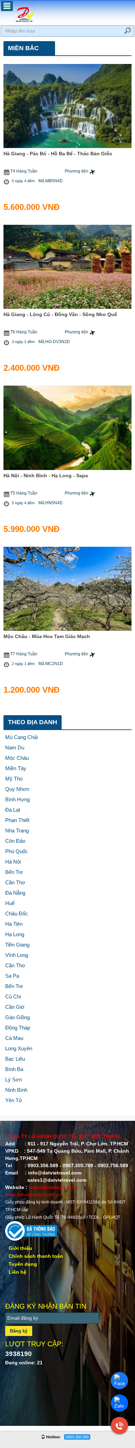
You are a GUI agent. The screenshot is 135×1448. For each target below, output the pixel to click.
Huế (10, 903)
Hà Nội (13, 862)
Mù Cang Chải (21, 737)
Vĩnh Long (16, 955)
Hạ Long (14, 934)
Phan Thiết (17, 820)
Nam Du (14, 747)
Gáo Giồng (17, 1017)
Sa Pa (12, 976)
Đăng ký (18, 1331)
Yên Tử (13, 1100)
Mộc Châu (17, 758)
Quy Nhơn (17, 789)
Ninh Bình (16, 1090)
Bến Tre (14, 872)
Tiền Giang (17, 945)
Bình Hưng (17, 799)
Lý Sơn (13, 1079)
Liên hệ (17, 1272)
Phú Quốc (16, 851)
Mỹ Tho (13, 779)
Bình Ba (14, 1069)
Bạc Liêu (15, 1059)
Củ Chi (13, 996)
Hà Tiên (13, 924)
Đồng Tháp (17, 1028)
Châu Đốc (16, 913)
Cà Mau (14, 1038)
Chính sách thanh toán (36, 1256)
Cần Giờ (15, 1007)
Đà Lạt (12, 810)
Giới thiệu (20, 1248)
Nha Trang (17, 830)
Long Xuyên (18, 1048)
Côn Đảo (15, 841)
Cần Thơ (15, 882)
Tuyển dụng (23, 1264)
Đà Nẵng (15, 893)
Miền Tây (15, 768)
